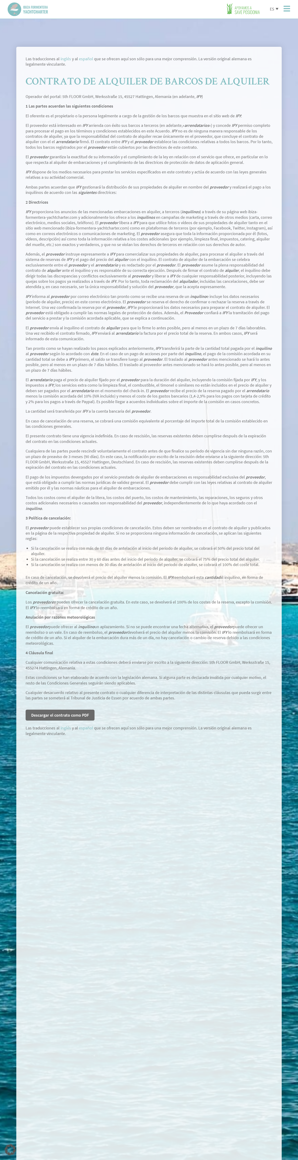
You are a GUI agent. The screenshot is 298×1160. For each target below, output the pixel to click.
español (86, 58)
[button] (10, 1150)
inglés (66, 58)
